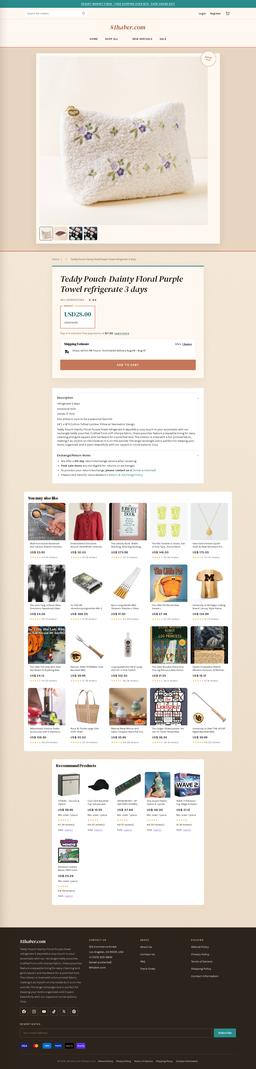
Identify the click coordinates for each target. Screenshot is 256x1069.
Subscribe (225, 1033)
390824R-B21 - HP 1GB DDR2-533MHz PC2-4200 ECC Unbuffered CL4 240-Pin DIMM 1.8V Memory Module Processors (127, 802)
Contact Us (147, 954)
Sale (163, 38)
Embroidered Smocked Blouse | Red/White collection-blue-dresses (87, 545)
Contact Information (204, 976)
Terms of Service (201, 961)
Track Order (147, 968)
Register (215, 13)
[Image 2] (61, 233)
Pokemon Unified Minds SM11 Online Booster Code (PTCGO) (68, 869)
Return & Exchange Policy (126, 475)
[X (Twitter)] (64, 1012)
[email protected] (144, 470)
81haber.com (128, 27)
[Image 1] (46, 233)
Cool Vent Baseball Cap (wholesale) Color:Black (98, 802)
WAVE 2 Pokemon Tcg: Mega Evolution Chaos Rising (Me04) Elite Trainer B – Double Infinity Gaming (187, 802)
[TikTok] (54, 1012)
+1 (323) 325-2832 (100, 957)
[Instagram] (34, 1012)
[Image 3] (76, 233)
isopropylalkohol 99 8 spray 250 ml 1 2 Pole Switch (126, 668)
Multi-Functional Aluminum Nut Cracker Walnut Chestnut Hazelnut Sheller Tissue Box (46, 545)
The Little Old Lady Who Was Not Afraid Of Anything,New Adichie (45, 668)
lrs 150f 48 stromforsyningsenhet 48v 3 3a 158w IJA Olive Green (86, 607)
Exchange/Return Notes (74, 455)
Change (187, 344)
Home (94, 38)
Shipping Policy (201, 968)
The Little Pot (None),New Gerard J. (165, 607)
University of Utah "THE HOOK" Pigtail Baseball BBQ (209, 730)
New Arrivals (142, 38)
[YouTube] (44, 1012)
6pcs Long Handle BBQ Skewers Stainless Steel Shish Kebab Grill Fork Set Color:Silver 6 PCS (125, 607)
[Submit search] (83, 13)
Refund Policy (200, 947)
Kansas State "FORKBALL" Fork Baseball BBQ (87, 668)
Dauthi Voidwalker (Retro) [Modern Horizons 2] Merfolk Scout (208, 668)
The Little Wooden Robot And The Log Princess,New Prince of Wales (167, 668)
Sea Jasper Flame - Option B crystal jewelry (157, 802)
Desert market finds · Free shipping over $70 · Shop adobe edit (128, 3)
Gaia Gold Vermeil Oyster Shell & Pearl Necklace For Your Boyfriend (207, 545)
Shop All (111, 38)
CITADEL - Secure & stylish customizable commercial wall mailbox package (69, 802)
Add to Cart (128, 365)
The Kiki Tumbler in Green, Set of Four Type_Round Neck (168, 545)
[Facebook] (24, 1012)
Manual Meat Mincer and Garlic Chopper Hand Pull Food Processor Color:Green (127, 730)
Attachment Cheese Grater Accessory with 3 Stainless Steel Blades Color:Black (45, 730)
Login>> (69, 829)
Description (65, 398)
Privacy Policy (200, 954)
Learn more (121, 333)
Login (202, 13)
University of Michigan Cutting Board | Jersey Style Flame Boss (209, 607)
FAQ (142, 961)
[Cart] (227, 13)
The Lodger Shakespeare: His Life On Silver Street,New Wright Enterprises (168, 730)
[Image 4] (90, 233)
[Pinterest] (74, 1012)
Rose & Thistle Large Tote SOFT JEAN (85, 730)
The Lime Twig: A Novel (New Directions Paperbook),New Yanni (45, 607)
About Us (146, 947)
